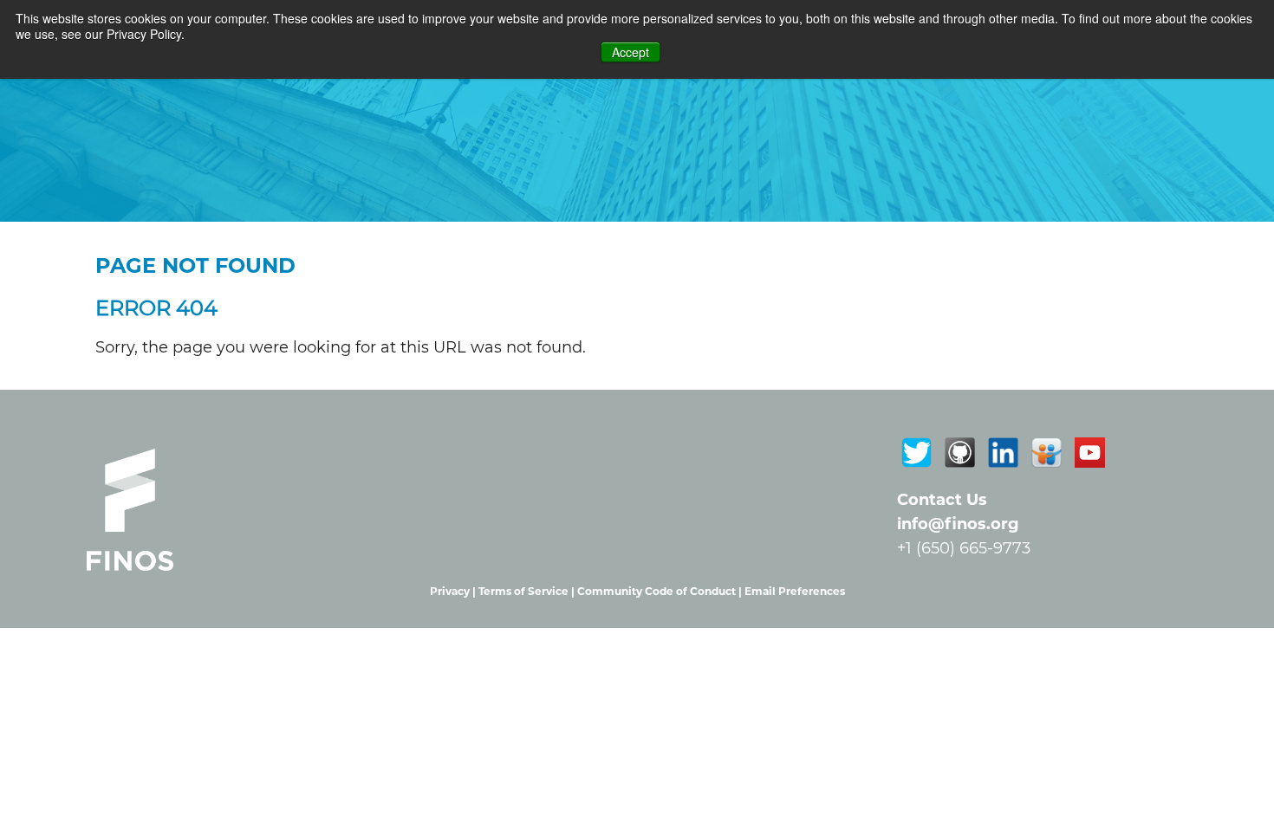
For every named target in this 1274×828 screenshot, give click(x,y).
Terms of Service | (527, 591)
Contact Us (942, 499)
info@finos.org (958, 524)
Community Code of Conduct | (660, 591)
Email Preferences (794, 591)
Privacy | (454, 591)
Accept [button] (630, 52)
